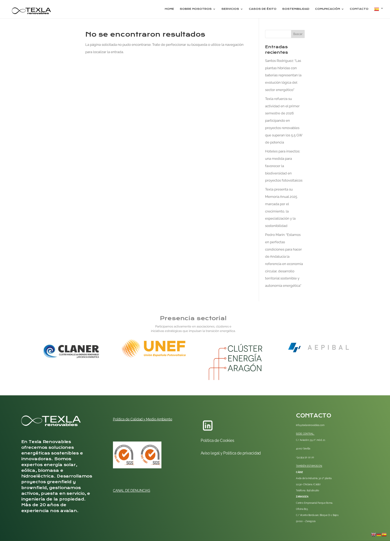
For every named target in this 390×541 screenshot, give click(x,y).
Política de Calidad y (129, 419)
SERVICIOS (230, 9)
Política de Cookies (217, 440)
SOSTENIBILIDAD (295, 9)
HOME (169, 9)
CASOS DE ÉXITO (262, 9)
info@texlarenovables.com (310, 425)
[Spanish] (379, 12)
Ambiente (164, 419)
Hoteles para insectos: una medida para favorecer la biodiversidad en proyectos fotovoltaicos (283, 165)
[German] (379, 534)
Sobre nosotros (196, 9)
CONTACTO (359, 9)
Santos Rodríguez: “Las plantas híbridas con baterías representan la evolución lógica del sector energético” (283, 75)
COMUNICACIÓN (327, 9)
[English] (373, 534)
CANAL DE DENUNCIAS (131, 490)
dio (153, 419)
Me (148, 419)
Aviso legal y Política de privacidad (230, 453)
